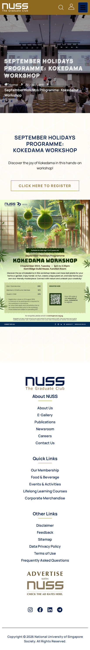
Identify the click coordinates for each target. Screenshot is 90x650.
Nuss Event (35, 84)
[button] (61, 7)
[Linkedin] (50, 609)
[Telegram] (59, 609)
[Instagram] (30, 609)
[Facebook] (40, 609)
